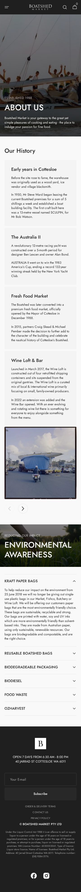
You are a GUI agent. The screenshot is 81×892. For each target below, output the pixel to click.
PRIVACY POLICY (40, 818)
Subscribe (40, 793)
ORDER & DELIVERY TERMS (40, 806)
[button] (7, 7)
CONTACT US (40, 812)
